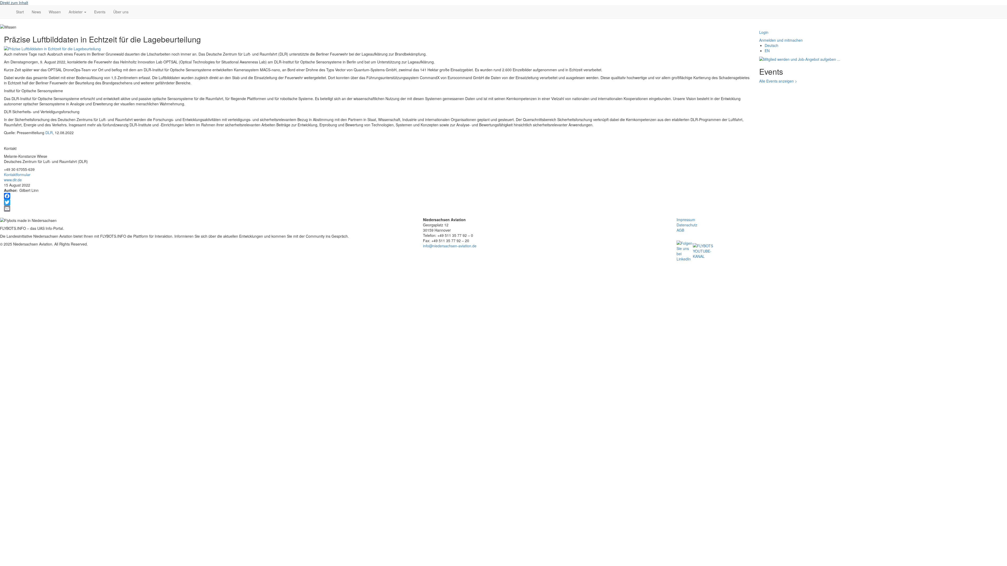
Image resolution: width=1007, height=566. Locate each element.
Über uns (120, 11)
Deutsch (771, 45)
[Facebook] (377, 196)
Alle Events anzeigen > (778, 81)
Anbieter (76, 11)
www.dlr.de (13, 179)
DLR (49, 132)
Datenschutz (687, 224)
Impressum (686, 219)
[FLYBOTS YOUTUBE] (703, 250)
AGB (680, 230)
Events (99, 11)
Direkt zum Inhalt (14, 2)
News (36, 11)
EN (767, 50)
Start (20, 11)
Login (763, 32)
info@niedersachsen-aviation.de (449, 245)
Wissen (55, 11)
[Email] (377, 208)
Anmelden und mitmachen (781, 40)
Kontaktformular (17, 174)
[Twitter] (377, 202)
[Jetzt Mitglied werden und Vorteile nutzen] (799, 58)
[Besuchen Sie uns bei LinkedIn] (685, 250)
